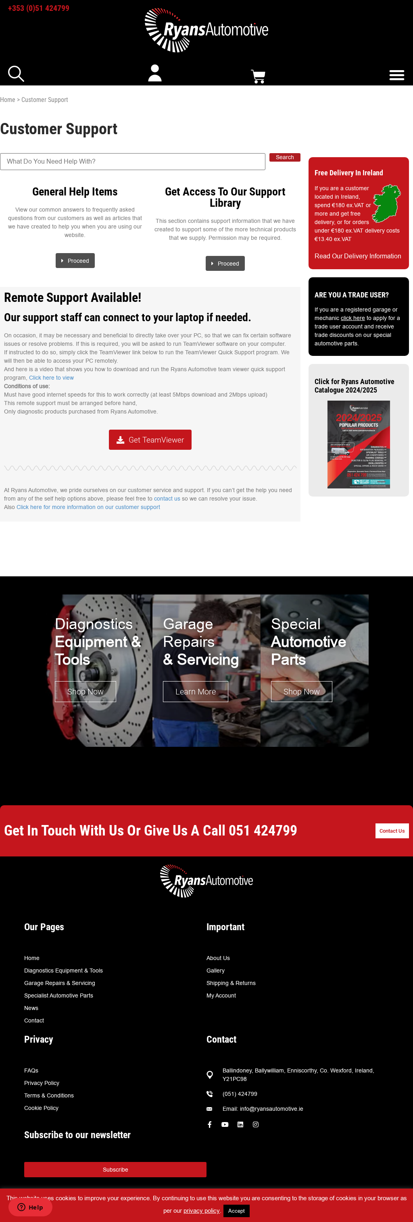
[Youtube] (225, 1124)
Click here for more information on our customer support (88, 507)
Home (7, 100)
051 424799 (263, 830)
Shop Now (85, 691)
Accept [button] (236, 1210)
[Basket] (258, 76)
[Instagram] (255, 1124)
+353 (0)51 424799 (38, 8)
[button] (397, 75)
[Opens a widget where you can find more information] (30, 1208)
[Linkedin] (240, 1124)
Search (285, 157)
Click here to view (51, 378)
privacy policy (202, 1210)
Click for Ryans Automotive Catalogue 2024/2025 (354, 386)
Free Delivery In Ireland (349, 172)
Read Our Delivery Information (358, 256)
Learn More (195, 691)
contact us (167, 499)
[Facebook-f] (209, 1124)
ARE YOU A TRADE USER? (352, 295)
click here (353, 318)
